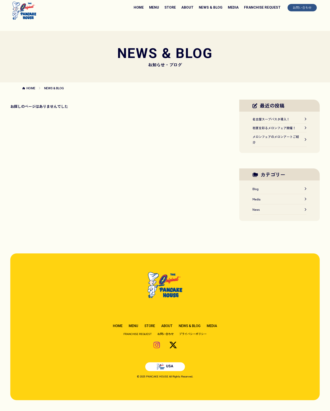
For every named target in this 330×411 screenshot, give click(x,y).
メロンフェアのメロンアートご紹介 (275, 139)
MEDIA (233, 7)
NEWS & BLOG (211, 7)
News (256, 209)
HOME (139, 7)
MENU (154, 7)
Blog (255, 188)
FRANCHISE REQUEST (262, 7)
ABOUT (187, 7)
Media (256, 199)
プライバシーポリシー (193, 334)
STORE (170, 7)
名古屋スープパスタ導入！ (271, 119)
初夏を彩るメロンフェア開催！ (274, 128)
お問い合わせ (302, 7)
